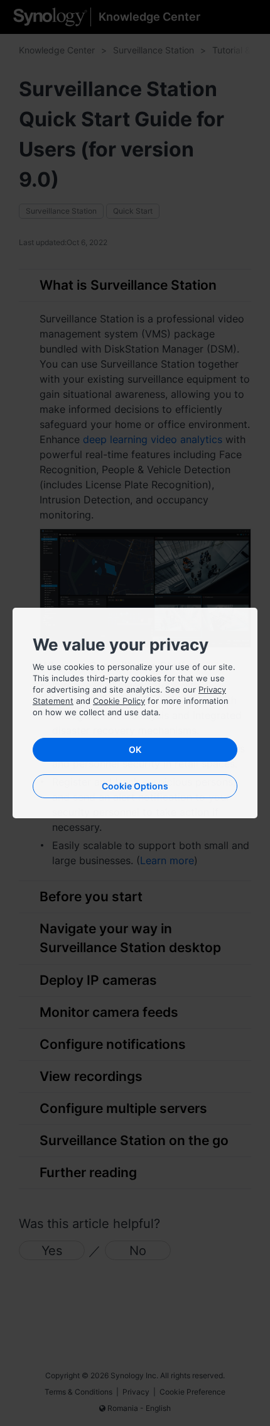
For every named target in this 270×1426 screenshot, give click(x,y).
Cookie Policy (119, 701)
